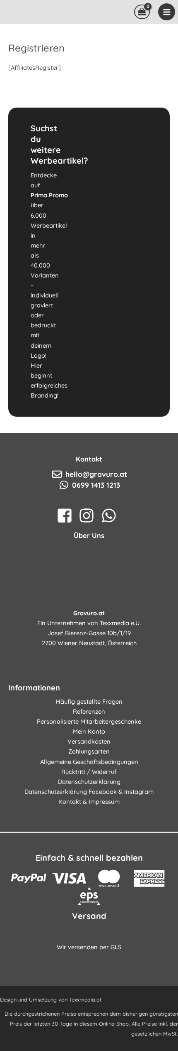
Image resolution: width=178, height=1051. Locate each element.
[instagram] (89, 515)
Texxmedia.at (85, 999)
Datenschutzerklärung (89, 782)
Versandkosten (89, 741)
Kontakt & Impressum (89, 801)
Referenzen (89, 711)
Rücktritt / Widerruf (89, 772)
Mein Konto (89, 731)
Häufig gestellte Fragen (89, 701)
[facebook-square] (67, 515)
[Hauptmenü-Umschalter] (166, 11)
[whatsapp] (111, 515)
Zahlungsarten (89, 751)
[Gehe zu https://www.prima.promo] (89, 262)
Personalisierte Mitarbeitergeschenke (89, 721)
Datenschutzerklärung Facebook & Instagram (89, 792)
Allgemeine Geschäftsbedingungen (89, 762)
